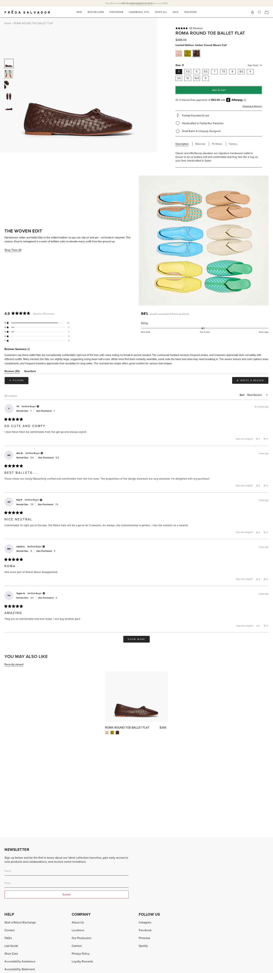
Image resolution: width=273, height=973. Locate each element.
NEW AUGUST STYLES (141, 3)
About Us (78, 922)
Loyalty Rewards (82, 961)
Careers (77, 946)
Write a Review (254, 381)
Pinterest (144, 938)
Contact (9, 930)
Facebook (145, 930)
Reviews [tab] (12, 372)
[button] (219, 28)
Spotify (143, 946)
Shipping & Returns (252, 106)
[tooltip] (28, 349)
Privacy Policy (81, 953)
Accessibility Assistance (19, 961)
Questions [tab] (30, 372)
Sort (242, 395)
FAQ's (8, 938)
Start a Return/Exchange (20, 922)
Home (7, 23)
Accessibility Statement (19, 969)
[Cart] (267, 12)
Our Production (81, 938)
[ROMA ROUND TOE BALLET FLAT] (136, 697)
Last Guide (11, 946)
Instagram (145, 922)
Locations (78, 930)
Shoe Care (11, 953)
